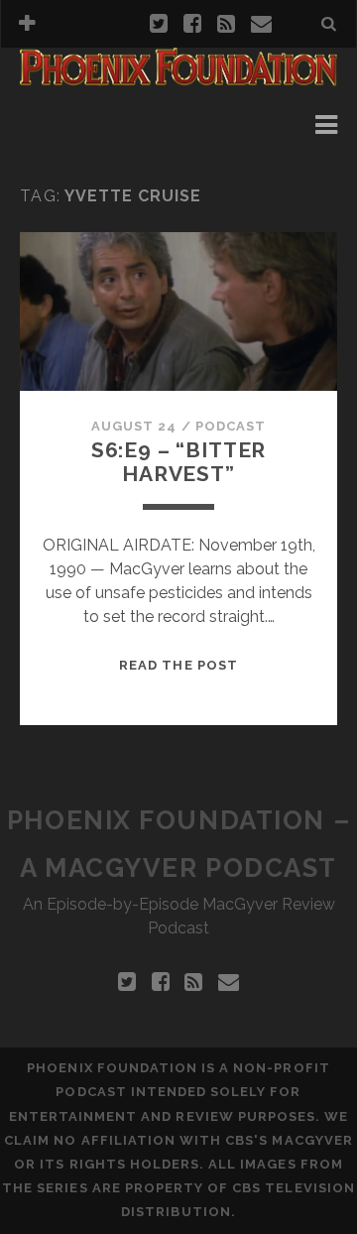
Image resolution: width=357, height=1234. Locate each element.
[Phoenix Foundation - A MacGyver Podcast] (178, 77)
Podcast (230, 426)
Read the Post (178, 665)
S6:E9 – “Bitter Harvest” (179, 461)
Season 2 (85, 148)
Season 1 (84, 124)
